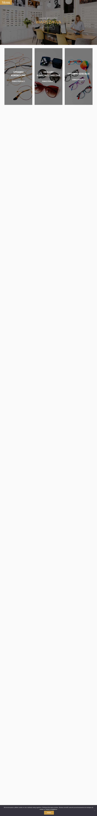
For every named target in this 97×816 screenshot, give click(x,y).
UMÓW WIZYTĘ (48, 28)
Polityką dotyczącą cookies (50, 807)
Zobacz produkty (18, 81)
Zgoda (49, 812)
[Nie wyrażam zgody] (95, 810)
